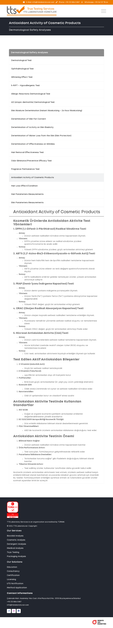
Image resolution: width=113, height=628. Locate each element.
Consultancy (13, 571)
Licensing (11, 579)
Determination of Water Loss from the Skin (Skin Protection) (41, 136)
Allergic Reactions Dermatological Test (30, 94)
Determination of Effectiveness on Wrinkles (33, 144)
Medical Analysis (15, 548)
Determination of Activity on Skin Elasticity (32, 127)
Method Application (17, 588)
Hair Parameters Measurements (27, 194)
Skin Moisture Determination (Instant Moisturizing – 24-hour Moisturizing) (46, 110)
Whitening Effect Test (22, 77)
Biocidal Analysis (15, 536)
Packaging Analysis (16, 556)
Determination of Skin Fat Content (28, 119)
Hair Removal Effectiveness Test (27, 152)
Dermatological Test (21, 60)
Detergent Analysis (16, 544)
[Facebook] (9, 611)
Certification (13, 575)
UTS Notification (15, 583)
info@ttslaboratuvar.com (18, 605)
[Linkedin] (19, 611)
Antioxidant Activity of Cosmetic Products (32, 177)
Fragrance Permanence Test (25, 169)
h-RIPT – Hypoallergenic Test (25, 85)
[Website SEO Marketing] (99, 624)
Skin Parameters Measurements (27, 202)
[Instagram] (14, 611)
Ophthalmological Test (22, 69)
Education (12, 567)
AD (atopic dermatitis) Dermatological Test (33, 102)
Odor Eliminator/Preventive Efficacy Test (31, 161)
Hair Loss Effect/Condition (24, 186)
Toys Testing (13, 552)
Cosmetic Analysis (16, 540)
